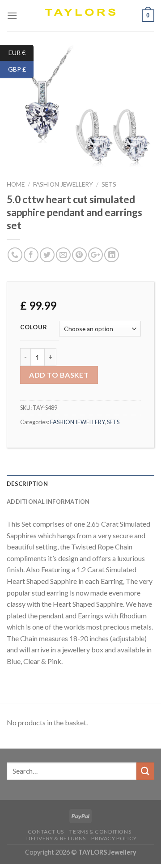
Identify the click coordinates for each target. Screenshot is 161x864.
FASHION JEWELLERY (63, 184)
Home (16, 184)
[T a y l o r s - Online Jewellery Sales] (81, 15)
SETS (109, 184)
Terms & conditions (100, 831)
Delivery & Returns (56, 838)
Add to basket (59, 374)
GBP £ (21, 69)
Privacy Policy (114, 838)
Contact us (46, 831)
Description (27, 483)
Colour (33, 327)
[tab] (80, 484)
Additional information (48, 501)
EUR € (21, 52)
